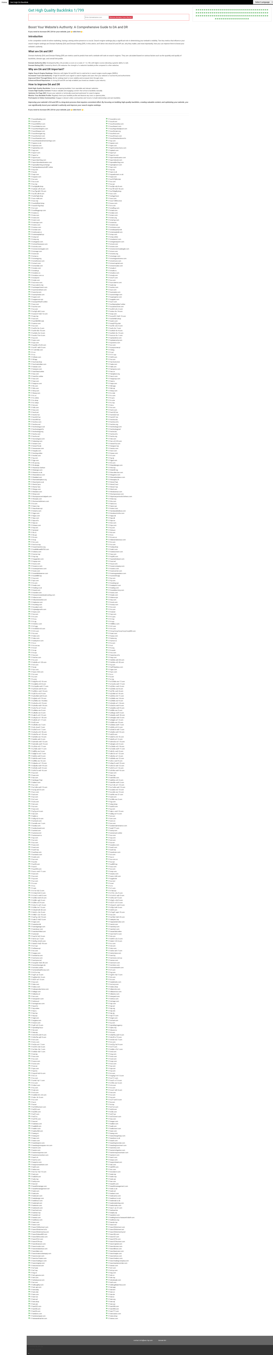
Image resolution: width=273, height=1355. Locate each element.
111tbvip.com (112, 391)
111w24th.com (35, 1112)
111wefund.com (36, 1210)
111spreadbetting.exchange (40, 165)
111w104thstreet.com (38, 1107)
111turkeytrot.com (37, 641)
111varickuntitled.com (38, 931)
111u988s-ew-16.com (38, 761)
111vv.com (111, 1088)
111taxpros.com (36, 383)
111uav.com (34, 775)
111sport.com (35, 153)
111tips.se (34, 523)
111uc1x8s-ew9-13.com (38, 787)
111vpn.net (111, 1068)
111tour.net (112, 561)
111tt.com (34, 617)
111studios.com (113, 273)
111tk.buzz (111, 530)
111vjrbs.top (112, 1028)
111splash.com (113, 150)
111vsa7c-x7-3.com (115, 1080)
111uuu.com (112, 867)
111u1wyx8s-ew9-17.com (39, 686)
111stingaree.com (36, 242)
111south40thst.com (37, 124)
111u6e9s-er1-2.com (115, 739)
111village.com (35, 992)
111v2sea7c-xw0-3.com (116, 905)
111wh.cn (111, 1275)
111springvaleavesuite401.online (41, 167)
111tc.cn (33, 396)
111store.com (113, 251)
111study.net (34, 278)
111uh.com (34, 804)
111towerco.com (36, 566)
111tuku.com (34, 638)
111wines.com (113, 1318)
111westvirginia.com (37, 1263)
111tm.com (34, 542)
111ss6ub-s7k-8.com (37, 189)
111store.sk (34, 254)
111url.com (112, 840)
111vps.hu (33, 1071)
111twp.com (112, 657)
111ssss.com (112, 203)
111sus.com (34, 304)
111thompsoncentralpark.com (41, 496)
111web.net (112, 1191)
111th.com (111, 463)
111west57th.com (114, 1239)
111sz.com (112, 345)
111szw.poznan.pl (114, 347)
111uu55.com (35, 864)
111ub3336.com (113, 778)
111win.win (34, 1304)
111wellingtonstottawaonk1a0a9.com (121, 1217)
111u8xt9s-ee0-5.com (38, 758)
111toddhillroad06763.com (39, 549)
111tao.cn (111, 371)
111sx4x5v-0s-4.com (115, 331)
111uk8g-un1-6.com (115, 814)
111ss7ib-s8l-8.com (37, 194)
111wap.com (34, 1138)
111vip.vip (111, 1013)
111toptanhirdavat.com (116, 559)
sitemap (38, 1349)
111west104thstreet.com (39, 1227)
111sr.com (34, 179)
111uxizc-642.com (114, 876)
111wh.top (111, 1278)
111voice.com (35, 1061)
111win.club (34, 1292)
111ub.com (34, 778)
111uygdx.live (112, 879)
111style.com (35, 280)
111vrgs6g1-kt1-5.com (116, 1076)
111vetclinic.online (36, 968)
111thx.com (112, 501)
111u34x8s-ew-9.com (115, 701)
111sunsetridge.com (115, 295)
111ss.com (112, 182)
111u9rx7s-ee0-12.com (116, 766)
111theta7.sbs (35, 487)
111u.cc (110, 674)
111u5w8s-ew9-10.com (116, 732)
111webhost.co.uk (114, 1198)
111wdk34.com (35, 1177)
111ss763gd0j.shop (114, 191)
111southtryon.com (115, 136)
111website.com (36, 1205)
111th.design (34, 465)
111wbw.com (34, 1169)
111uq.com (112, 838)
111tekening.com (36, 441)
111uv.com (111, 869)
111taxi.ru (111, 381)
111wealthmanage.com (38, 1186)
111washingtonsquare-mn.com (41, 1145)
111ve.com (34, 951)
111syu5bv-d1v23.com (38, 345)
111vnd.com (112, 1052)
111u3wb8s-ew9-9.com (116, 708)
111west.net (112, 1225)
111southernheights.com (39, 129)
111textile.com (35, 456)
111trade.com (35, 585)
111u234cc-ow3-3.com (116, 686)
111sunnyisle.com (114, 292)
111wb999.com (113, 1167)
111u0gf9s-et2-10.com (38, 681)
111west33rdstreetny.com (39, 1232)
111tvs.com (112, 653)
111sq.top (111, 170)
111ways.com (113, 1160)
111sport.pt (112, 153)
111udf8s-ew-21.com (115, 794)
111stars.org (112, 218)
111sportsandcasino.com (117, 158)
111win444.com (113, 1309)
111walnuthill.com (36, 1131)
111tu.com (34, 633)
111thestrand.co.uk (37, 482)
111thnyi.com (35, 494)
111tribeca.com (35, 597)
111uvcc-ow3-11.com (38, 871)
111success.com (36, 282)
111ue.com (34, 797)
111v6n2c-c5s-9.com (37, 912)
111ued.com (112, 797)
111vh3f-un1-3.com (37, 979)
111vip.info (34, 1006)
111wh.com (34, 1278)
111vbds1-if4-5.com (115, 941)
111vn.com (111, 1042)
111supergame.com (115, 297)
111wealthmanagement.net (40, 1189)
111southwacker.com (37, 138)
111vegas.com (35, 953)
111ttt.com (112, 629)
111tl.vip (33, 540)
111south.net (112, 122)
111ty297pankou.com (115, 667)
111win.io (111, 1297)
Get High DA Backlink (19, 2)
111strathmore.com (37, 261)
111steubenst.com (114, 239)
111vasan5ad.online (115, 931)
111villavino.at (35, 994)
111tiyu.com (112, 525)
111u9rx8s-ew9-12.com (38, 768)
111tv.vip (33, 650)
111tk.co (33, 532)
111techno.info (113, 422)
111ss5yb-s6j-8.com (115, 186)
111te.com (111, 407)
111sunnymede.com (37, 295)
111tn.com (111, 542)
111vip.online (34, 1008)
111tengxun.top (113, 446)
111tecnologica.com (37, 439)
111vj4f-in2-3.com (36, 1025)
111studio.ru (112, 271)
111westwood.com (37, 1266)
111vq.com (111, 1071)
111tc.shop (34, 400)
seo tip (40, 1346)
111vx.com (111, 1095)
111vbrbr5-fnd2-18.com (38, 943)
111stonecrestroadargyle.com (118, 249)
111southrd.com (113, 133)
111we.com (112, 1181)
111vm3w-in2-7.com (115, 1040)
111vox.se (33, 1066)
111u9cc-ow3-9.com (115, 761)
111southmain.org (114, 131)
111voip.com (112, 1061)
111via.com (34, 982)
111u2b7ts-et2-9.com (38, 694)
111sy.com (34, 338)
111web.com (34, 1191)
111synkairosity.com (115, 340)
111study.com (113, 275)
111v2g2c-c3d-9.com (115, 900)
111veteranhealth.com (116, 968)
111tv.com (111, 643)
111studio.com (35, 268)
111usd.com (34, 847)
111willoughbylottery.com (117, 1285)
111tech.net (34, 412)
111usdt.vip (112, 850)
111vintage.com (113, 1001)
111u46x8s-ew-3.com (38, 713)
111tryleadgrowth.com (38, 609)
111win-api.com (35, 1287)
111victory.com (113, 984)
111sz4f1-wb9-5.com (38, 347)
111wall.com (112, 1126)
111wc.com (112, 1169)
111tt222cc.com (36, 624)
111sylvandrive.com (115, 338)
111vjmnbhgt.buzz (36, 1028)
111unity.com (112, 830)
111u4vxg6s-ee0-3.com (116, 718)
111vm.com (34, 1040)
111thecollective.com (115, 472)
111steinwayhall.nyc (37, 234)
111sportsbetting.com (38, 160)
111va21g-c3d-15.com (38, 917)
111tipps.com (35, 516)
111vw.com (112, 1093)
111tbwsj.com (35, 393)
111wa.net (34, 1121)
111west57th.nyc (36, 1242)
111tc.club (111, 393)
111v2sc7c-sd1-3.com (38, 905)
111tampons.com (114, 369)
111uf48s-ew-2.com (115, 799)
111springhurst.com (115, 165)
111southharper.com (37, 131)
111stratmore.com (114, 261)
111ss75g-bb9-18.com (38, 191)
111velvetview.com (114, 953)
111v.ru (32, 886)
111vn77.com (112, 1047)
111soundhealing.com (38, 119)
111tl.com (33, 537)
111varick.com (113, 924)
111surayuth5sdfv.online (38, 302)
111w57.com (34, 1114)
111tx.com (34, 660)
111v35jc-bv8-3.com (115, 907)
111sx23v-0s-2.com (37, 328)
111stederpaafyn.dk (115, 230)
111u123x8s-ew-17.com (116, 681)
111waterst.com (113, 1155)
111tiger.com (34, 513)
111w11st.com (113, 1107)
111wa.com (112, 1119)
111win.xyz (111, 1304)
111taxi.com (34, 381)
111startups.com (36, 222)
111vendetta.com (36, 955)
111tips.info (34, 520)
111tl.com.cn (112, 537)
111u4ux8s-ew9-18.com (116, 715)
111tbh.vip (111, 388)
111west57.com (113, 1237)
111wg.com (112, 1273)
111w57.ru (33, 1117)
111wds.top (34, 1179)
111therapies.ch (113, 480)
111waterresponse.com (38, 1153)
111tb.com (34, 386)
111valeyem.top (113, 919)
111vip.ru (33, 1011)
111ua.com (34, 773)
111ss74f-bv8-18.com (115, 189)
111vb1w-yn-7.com (37, 939)
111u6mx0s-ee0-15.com (38, 742)
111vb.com (111, 936)
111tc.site (111, 400)
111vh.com (111, 977)
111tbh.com (34, 388)
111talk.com (112, 367)
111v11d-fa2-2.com (37, 891)
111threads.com (36, 499)
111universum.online (115, 833)
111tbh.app (112, 386)
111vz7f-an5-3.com (115, 1100)
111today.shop (113, 547)
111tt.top (111, 619)
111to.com (111, 545)
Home (4, 2)
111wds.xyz (112, 1179)
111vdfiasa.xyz (35, 948)
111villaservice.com (114, 992)
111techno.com (35, 422)
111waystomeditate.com (39, 1165)
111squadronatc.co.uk (115, 174)
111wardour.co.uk (114, 1138)
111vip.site (111, 1011)
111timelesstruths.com (116, 513)
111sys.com (34, 343)
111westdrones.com (115, 1246)
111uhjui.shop (112, 804)
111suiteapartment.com (38, 287)
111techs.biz (112, 432)
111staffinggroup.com (38, 210)
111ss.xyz (111, 184)
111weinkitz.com (114, 1215)
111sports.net (35, 158)
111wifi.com (112, 1282)
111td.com (34, 405)
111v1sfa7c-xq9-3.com (116, 895)
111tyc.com (34, 670)
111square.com (35, 177)
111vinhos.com (113, 999)
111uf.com (34, 799)
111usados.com (113, 845)
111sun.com (112, 290)
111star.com (34, 215)
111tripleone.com (36, 602)
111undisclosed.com (37, 828)
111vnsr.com (112, 1056)
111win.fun (34, 1297)
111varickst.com (113, 929)
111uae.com (112, 773)
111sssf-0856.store (115, 201)
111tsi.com (34, 614)
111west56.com (113, 1234)
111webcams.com (114, 1196)
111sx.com (34, 326)
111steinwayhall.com (115, 232)
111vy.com (111, 1097)
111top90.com (113, 556)
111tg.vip (111, 458)
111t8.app (33, 359)
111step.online (113, 237)
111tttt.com (34, 631)
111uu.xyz (111, 862)
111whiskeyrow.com (37, 1280)
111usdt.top (34, 850)
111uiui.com (34, 809)
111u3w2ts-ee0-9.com (116, 706)
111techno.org (113, 424)
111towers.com (113, 569)
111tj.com (111, 528)
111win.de (111, 1294)
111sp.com (112, 141)
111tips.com (34, 518)
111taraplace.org (114, 374)
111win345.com (113, 1306)
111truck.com (113, 602)
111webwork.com (36, 1208)
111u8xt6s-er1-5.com (115, 756)
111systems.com (114, 343)
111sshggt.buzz (113, 196)
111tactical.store (114, 362)
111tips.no (111, 520)
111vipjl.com (34, 1018)
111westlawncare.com (116, 1251)
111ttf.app (34, 626)
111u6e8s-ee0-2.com (37, 739)
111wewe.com (113, 1266)
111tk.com (111, 532)
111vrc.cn (33, 1076)
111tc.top (111, 403)
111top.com (112, 554)
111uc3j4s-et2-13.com (116, 790)
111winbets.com (36, 1314)
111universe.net (35, 833)
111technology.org (36, 432)
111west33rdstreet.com (116, 1227)
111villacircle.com (114, 989)
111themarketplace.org (38, 480)
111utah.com (35, 857)
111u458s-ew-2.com (115, 710)
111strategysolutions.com (117, 258)
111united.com (35, 830)
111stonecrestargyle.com (39, 249)
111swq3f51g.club (114, 323)
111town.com (35, 571)
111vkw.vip (34, 1032)
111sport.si (34, 155)
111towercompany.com (116, 566)
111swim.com (113, 321)
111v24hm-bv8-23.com (38, 898)
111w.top (111, 1104)
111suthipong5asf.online (116, 304)
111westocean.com (37, 1256)
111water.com (35, 1150)
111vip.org (111, 1008)
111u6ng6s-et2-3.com (115, 744)
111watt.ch (34, 1157)
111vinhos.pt (34, 1001)
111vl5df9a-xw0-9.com (116, 1035)
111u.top (111, 679)
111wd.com (34, 1174)
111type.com (112, 670)
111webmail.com (36, 1203)
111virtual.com (113, 1020)
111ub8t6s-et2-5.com (115, 780)
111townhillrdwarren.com (39, 573)
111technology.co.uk (37, 427)
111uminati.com (36, 821)
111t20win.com (35, 357)
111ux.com (34, 876)
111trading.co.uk (36, 588)
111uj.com (111, 809)
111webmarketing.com (116, 1203)
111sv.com (34, 309)
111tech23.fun (35, 417)
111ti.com (33, 504)
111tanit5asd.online (37, 371)
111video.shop (113, 987)
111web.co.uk (112, 1189)
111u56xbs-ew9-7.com (116, 725)
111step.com (112, 234)
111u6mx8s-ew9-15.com (39, 744)
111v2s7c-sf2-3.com (115, 903)
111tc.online (34, 398)
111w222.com (35, 1109)
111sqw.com (112, 177)
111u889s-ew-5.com (37, 751)
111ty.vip (33, 667)
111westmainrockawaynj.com (40, 1253)
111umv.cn (111, 821)
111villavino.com (113, 994)
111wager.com (113, 1121)
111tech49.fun (35, 420)
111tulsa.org (112, 638)
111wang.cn (34, 1133)
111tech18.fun (113, 412)
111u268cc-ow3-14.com (38, 691)
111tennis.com (113, 448)
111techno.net (35, 424)
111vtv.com (112, 1085)
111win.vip (111, 1302)
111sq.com (34, 170)
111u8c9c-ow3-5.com (115, 751)
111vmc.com (34, 1042)
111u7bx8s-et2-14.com (116, 746)
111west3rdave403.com (38, 1234)
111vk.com (34, 1030)
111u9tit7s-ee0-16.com (38, 770)
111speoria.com (36, 146)
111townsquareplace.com (117, 573)
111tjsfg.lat (34, 530)
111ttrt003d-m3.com (37, 629)
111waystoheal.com (115, 1162)
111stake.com (113, 213)
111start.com (35, 220)
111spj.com (34, 150)
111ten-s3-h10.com (115, 441)
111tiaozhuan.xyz (36, 508)
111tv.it (110, 645)
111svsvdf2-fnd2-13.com (117, 316)
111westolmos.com (115, 1256)
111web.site (34, 1193)
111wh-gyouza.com (37, 1275)
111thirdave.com (36, 492)
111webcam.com (36, 1196)
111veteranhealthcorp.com (39, 970)
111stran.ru (34, 256)
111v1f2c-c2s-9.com (115, 893)
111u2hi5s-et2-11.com (116, 696)
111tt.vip (33, 621)
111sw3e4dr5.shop (114, 319)
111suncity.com (35, 292)
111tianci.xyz (112, 506)
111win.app (112, 1287)
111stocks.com (35, 246)
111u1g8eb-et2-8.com (38, 684)
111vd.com (111, 946)
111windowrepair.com (38, 1316)
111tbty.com (34, 391)
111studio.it (112, 268)
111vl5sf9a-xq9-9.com (38, 1037)
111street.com (35, 263)
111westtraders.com (115, 1258)
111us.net (111, 843)
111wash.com (113, 1141)
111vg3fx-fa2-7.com (115, 975)
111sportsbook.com (115, 160)
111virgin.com (113, 1018)
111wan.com (112, 1131)
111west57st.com (36, 1239)
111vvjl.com (34, 1090)
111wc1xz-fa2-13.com (38, 1172)
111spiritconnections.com (117, 148)
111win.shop (34, 1302)
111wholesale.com (114, 1280)
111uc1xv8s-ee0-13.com (116, 787)
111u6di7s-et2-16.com (116, 737)
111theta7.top (113, 487)
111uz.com (34, 881)
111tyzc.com (112, 672)
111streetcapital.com (115, 263)
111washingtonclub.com (116, 1143)
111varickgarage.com (37, 927)
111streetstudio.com (115, 266)
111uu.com (34, 859)
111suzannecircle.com (116, 307)
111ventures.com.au (115, 958)
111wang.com (113, 1133)
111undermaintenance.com (117, 826)
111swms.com (35, 323)
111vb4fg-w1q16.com (38, 941)
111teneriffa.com (114, 444)
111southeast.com (114, 126)
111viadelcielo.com (114, 982)
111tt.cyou (111, 617)
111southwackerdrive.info (117, 138)
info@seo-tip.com (146, 1340)
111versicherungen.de (38, 965)
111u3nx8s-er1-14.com (116, 703)
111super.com (35, 297)
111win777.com (113, 1311)
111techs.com (35, 434)
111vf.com (111, 970)
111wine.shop (112, 1316)
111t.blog (111, 350)
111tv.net (33, 648)
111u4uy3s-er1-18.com (38, 718)
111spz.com (112, 167)
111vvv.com (34, 1093)
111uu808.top (112, 864)
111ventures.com (36, 958)
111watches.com (114, 1148)
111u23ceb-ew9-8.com (38, 689)
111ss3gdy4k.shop (36, 186)
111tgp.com (34, 460)
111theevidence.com (37, 475)
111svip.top (34, 316)
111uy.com (34, 879)
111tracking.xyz (113, 583)
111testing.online (36, 453)
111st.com (34, 208)
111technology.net (114, 429)
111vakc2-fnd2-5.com (38, 919)
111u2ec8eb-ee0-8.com (38, 696)
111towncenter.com (115, 571)
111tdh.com (34, 407)
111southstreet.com (37, 136)
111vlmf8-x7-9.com (115, 1037)
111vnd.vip (34, 1054)
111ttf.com (112, 626)
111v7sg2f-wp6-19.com (116, 912)
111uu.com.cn (113, 859)
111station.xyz (113, 225)
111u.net (111, 677)
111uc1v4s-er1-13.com (116, 785)
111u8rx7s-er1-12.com (116, 754)
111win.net (34, 1299)
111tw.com (34, 655)
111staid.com (112, 210)
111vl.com (111, 1032)
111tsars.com (35, 612)
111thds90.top (113, 470)
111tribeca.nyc (113, 597)
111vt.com (34, 1083)
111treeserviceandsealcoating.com (42, 595)
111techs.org (112, 436)
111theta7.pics (35, 484)
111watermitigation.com (116, 1150)
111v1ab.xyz (112, 891)
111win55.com (35, 1311)
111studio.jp (34, 271)
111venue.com (113, 960)
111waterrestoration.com (39, 1155)
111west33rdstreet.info (38, 1229)
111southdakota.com (37, 126)
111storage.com (36, 251)
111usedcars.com (114, 852)
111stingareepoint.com (116, 242)
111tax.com (34, 379)
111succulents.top (36, 285)
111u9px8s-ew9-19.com (38, 766)
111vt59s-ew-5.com (115, 1083)
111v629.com (112, 910)
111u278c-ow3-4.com (115, 691)
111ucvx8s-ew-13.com (116, 792)
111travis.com (113, 593)
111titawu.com (35, 525)
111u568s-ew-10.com (115, 722)
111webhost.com (36, 1201)
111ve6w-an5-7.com (115, 951)
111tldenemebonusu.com (117, 540)
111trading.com (113, 588)
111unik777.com (113, 828)
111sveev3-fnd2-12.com (39, 314)
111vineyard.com (114, 996)
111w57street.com (114, 1117)
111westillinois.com (115, 1249)
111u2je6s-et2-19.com (38, 698)
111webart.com (113, 1193)
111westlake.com (36, 1251)
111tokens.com (35, 552)
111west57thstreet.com (116, 1242)
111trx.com (112, 607)
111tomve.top (35, 554)
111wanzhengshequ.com (116, 1136)
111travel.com (35, 590)
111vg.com (111, 972)
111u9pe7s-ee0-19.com (116, 763)
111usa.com (34, 845)
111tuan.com (112, 633)
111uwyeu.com (113, 874)
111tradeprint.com (114, 585)
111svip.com (112, 314)
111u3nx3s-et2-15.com (38, 703)
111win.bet (111, 1290)
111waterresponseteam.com (118, 1153)
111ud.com (34, 794)
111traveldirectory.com (116, 590)
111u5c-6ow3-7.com (37, 727)
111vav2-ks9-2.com (115, 934)
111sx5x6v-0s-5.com (37, 333)
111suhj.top (112, 285)
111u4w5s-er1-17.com (38, 720)
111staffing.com (113, 208)
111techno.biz (113, 420)
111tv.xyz (33, 653)
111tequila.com (35, 451)
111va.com (111, 915)
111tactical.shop (36, 362)
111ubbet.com (35, 782)
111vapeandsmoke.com (116, 922)
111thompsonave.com (116, 494)
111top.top (34, 556)
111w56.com (112, 1112)
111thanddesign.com (115, 465)
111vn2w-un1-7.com (37, 1044)
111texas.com (113, 453)
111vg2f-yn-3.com (36, 975)
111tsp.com (112, 614)
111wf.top (34, 1270)
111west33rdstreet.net (116, 1229)
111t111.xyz (112, 355)
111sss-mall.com (36, 198)
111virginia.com (35, 1020)
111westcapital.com (115, 1244)
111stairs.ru (34, 213)
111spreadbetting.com (116, 162)
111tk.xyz (33, 535)
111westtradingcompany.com (118, 1261)
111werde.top (112, 1222)
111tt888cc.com (113, 624)
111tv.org (111, 648)
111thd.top (111, 468)
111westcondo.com (37, 1246)
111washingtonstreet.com (117, 1145)
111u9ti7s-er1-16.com (115, 768)
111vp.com (111, 1066)
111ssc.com (112, 194)
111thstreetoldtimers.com (39, 501)
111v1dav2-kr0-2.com (38, 893)
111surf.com (112, 302)
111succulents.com (115, 282)
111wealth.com (113, 1184)
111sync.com (35, 340)
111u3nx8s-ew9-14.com (38, 706)
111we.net (34, 1184)
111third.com (112, 489)
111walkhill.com (35, 1126)
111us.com (34, 843)
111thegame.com (114, 475)
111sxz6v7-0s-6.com (37, 335)
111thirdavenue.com (115, 492)
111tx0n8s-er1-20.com (38, 662)
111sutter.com (35, 307)
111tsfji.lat (111, 612)
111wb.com (112, 1165)
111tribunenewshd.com (38, 600)
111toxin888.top (36, 576)
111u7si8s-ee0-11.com (38, 749)
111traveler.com (36, 593)
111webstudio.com (114, 1205)
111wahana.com (36, 1124)
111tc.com (111, 396)
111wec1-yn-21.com (115, 1208)
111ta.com (111, 359)
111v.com (33, 883)
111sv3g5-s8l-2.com (37, 311)
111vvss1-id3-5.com (115, 1090)
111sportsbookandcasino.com (41, 162)
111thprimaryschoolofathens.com (120, 496)
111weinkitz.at (35, 1215)
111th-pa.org (34, 463)
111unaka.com (35, 826)
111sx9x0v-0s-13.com (115, 333)
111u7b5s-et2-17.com (38, 746)
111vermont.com (114, 963)
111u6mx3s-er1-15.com (116, 742)
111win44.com (35, 1309)
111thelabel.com (36, 477)
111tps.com (34, 581)
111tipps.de (112, 516)
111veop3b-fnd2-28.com (39, 963)
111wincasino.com (114, 1314)
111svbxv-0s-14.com (115, 311)
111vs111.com (113, 1078)
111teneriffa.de (35, 446)
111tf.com (111, 456)
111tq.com (111, 581)
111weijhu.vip (112, 1213)
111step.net (34, 237)
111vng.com (112, 1054)
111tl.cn (110, 535)
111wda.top (112, 1174)
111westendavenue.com (38, 1249)
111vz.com (34, 1100)
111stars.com (113, 215)
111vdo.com (112, 948)
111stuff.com (113, 278)
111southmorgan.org (37, 133)
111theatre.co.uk (36, 472)
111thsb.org (112, 499)
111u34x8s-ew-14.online (38, 701)
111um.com (112, 819)
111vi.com (111, 979)
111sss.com (112, 198)
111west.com (35, 1225)
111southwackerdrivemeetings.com (42, 141)
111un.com (112, 823)
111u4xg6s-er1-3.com (115, 720)
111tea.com (34, 410)
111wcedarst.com (114, 1172)
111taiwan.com (35, 367)
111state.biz (112, 222)
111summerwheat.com (38, 290)
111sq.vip (33, 172)
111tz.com (34, 674)
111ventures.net (36, 960)
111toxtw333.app (114, 576)
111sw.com (34, 319)
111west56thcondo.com (39, 1237)
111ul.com (111, 816)
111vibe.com (34, 984)
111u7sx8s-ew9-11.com (116, 749)
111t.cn (33, 352)
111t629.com (112, 357)
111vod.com (112, 1059)
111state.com (35, 225)
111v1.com (111, 888)
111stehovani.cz (36, 232)
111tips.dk (111, 518)
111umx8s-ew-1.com (37, 823)
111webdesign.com (37, 1198)
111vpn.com (34, 1068)
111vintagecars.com (37, 1004)
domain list (162, 1340)
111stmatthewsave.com (39, 244)
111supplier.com (113, 299)
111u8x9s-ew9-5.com (38, 756)
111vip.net (111, 1006)
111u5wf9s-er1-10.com (38, 734)
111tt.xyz (111, 621)
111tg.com (34, 458)
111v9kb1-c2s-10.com (38, 915)
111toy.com (34, 578)
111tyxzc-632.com (36, 672)
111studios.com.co (37, 275)
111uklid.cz (34, 816)
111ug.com (112, 802)
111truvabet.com (36, 607)
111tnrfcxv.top (35, 545)
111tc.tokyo (34, 403)
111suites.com (113, 287)
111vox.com (112, 1064)
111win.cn (111, 1292)
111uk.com (34, 814)
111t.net (111, 352)
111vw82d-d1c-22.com (38, 1095)
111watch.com (35, 1148)
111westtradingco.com (38, 1261)
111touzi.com (113, 564)
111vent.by (111, 955)
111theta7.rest (113, 484)
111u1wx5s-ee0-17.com (116, 684)
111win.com (34, 1294)
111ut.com (111, 855)
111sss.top (34, 201)
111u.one (33, 679)
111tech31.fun (113, 417)
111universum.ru (36, 835)
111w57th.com (35, 1119)
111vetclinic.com (114, 965)
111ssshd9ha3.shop (37, 203)
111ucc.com (34, 792)
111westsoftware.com (38, 1258)
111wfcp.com (113, 1270)
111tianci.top (34, 506)
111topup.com (35, 561)
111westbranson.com (38, 1244)
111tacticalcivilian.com (38, 364)
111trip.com (112, 600)
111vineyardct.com (37, 999)
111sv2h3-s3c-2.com (115, 309)
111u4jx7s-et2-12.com (38, 715)
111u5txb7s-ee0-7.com (116, 730)
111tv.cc (33, 643)
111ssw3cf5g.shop (37, 206)
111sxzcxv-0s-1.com (115, 335)
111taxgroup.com (114, 379)
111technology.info (37, 429)
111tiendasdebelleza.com (117, 511)
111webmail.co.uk (114, 1201)
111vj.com (111, 1023)
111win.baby (34, 1290)
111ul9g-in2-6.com (36, 819)
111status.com (35, 227)
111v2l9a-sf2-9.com (37, 903)
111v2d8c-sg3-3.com (37, 900)
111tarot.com (113, 376)
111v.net (111, 883)
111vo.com (34, 1059)
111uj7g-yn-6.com (36, 811)
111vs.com (34, 1078)
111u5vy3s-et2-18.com (38, 732)
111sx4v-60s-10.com (37, 331)
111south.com (35, 122)
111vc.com (111, 943)
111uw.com (34, 874)
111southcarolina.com (116, 124)
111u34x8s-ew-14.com (116, 698)
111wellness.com (36, 1220)
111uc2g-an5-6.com (37, 790)
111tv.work (111, 650)
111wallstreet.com (114, 1129)
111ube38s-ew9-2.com (116, 782)
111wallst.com (35, 1129)
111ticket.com (113, 508)
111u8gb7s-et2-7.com (38, 754)
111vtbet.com (35, 1085)
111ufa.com (34, 802)
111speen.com (113, 143)
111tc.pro (111, 398)
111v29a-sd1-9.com (115, 898)
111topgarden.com (37, 559)
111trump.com (113, 605)
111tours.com (35, 564)
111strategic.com (114, 256)
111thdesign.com (36, 470)
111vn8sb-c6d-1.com (37, 1052)
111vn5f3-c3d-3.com (37, 1047)
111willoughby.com (37, 1285)
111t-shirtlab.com (36, 350)
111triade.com (113, 595)
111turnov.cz (112, 641)
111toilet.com (113, 549)
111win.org (111, 1299)
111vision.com (35, 1023)
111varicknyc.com (36, 929)
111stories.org (113, 254)
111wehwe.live (113, 1210)
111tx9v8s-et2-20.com (116, 662)
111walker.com (113, 1124)
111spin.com (112, 146)
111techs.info (113, 434)
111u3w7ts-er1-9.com (38, 708)
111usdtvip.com (35, 852)
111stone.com (113, 246)
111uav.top (111, 775)
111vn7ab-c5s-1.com (37, 1049)
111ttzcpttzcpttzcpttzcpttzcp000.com (122, 631)
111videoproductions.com (39, 989)
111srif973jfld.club (114, 179)
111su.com (112, 280)
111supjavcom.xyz (36, 299)
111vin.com (34, 996)
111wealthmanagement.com (118, 1186)
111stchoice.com (114, 227)
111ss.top (33, 184)
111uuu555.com (35, 869)
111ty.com (111, 665)
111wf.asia (34, 1268)
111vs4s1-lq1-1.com (37, 1080)
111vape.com (35, 922)
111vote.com (35, 1064)
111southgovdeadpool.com (117, 129)
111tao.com (34, 374)
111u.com (33, 677)
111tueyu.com (113, 636)
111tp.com (111, 578)
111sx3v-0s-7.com (114, 328)
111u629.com (112, 734)
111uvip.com (112, 871)
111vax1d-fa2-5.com (37, 936)
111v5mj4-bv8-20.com (38, 910)
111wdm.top (112, 1177)
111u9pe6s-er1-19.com (38, 763)
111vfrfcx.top (35, 972)
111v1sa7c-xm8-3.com (38, 895)
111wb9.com (34, 1167)
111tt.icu (33, 619)
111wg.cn (33, 1273)
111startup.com (113, 220)
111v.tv (110, 886)
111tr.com (33, 583)
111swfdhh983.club (37, 321)
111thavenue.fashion (37, 468)
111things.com (35, 489)
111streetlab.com (36, 266)
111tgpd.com (112, 460)
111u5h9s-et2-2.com (115, 727)
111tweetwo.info (114, 655)
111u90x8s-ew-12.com (116, 758)
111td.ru (111, 405)
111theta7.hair (113, 482)
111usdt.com (112, 847)
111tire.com (112, 523)
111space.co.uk (35, 143)
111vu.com (34, 1088)
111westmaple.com (115, 1253)
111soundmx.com (114, 119)
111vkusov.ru (112, 1030)
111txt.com (34, 665)
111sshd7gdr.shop (36, 196)
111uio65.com (113, 806)
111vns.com (34, 1056)
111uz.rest (111, 881)
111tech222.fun (113, 415)
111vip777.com (113, 1016)
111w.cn (33, 1102)
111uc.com (34, 785)
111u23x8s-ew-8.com (115, 689)
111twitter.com (35, 657)
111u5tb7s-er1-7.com (38, 730)
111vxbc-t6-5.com (36, 1097)
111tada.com (112, 364)
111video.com (35, 987)
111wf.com (112, 1268)
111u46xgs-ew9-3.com (116, 713)
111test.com (112, 451)
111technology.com (115, 427)
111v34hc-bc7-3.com (37, 907)
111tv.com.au (35, 645)
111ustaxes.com (36, 855)
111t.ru (32, 355)
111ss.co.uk (34, 182)
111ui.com (34, 806)
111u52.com (34, 722)
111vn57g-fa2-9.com (115, 1044)
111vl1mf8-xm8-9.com (38, 1035)
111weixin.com (35, 1217)
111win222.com (35, 1306)
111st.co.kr (112, 206)
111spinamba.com (36, 148)
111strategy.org (35, 258)
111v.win (33, 888)
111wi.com (34, 1282)
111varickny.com (113, 927)
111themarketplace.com (116, 477)
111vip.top (34, 1013)
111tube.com (35, 636)
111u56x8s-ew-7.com (38, 725)
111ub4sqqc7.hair (36, 780)
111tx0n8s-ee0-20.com (116, 660)
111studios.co (35, 273)
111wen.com (34, 1222)
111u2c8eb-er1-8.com (115, 694)
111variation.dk (35, 924)
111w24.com (112, 1109)
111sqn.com (34, 174)
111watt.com (112, 1157)
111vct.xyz (34, 946)
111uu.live (33, 862)
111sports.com (113, 155)
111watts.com (35, 1160)
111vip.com (112, 1004)
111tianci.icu (112, 504)
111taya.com (112, 383)
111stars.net (34, 218)
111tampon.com (36, 369)
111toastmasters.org (37, 547)
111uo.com (112, 835)
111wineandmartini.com (38, 1318)
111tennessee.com (37, 448)
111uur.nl (33, 867)
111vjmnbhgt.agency (115, 1025)
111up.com (34, 838)
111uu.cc (111, 857)
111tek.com (112, 439)
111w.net (33, 1104)
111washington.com (37, 1143)
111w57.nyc (112, 1114)
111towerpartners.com (38, 569)
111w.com (111, 1102)
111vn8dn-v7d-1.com (115, 1049)
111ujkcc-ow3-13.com (115, 811)
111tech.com (112, 410)
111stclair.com (35, 230)
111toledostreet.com (115, 552)
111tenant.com (35, 444)
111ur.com (34, 840)
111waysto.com (36, 1162)
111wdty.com (35, 1181)
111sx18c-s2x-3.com (115, 326)
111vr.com (111, 1073)
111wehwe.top (35, 1213)
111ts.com (111, 609)
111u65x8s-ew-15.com (38, 737)
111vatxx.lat (34, 934)
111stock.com (113, 244)
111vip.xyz (33, 1016)
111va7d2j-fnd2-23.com (116, 917)
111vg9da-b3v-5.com (37, 977)
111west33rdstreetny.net (117, 1232)
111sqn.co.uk (112, 172)
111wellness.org (113, 1220)
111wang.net (34, 1136)
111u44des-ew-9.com (38, 710)
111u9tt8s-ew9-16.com (116, 770)
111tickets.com (35, 511)
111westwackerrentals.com (117, 1263)
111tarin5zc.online (36, 376)
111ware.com (35, 1141)
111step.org (34, 239)
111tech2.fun (35, 415)
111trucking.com (36, 605)
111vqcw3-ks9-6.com (37, 1073)
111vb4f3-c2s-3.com (115, 939)
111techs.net (35, 436)
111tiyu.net (34, 528)
